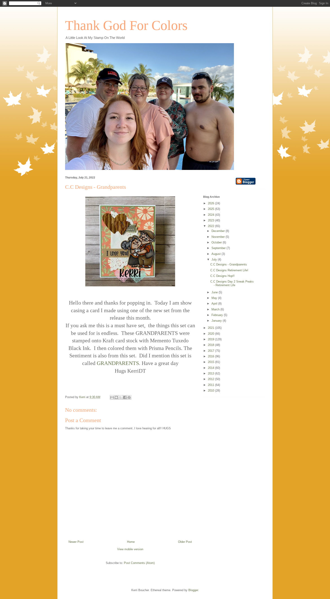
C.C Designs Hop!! (222, 276)
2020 (211, 333)
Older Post (185, 541)
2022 (211, 226)
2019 (211, 339)
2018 (211, 345)
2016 (211, 356)
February (217, 315)
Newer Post (76, 541)
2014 (211, 368)
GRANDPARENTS (118, 363)
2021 (211, 328)
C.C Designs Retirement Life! (229, 270)
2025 (211, 209)
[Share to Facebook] (125, 397)
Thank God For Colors (126, 25)
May (214, 298)
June (215, 292)
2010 (211, 390)
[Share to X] (120, 397)
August (216, 254)
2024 (211, 214)
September (219, 248)
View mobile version (130, 549)
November (218, 236)
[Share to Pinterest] (129, 397)
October (217, 242)
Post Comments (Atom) (139, 563)
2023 (211, 220)
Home (131, 541)
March (215, 309)
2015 (211, 362)
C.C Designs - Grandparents (228, 264)
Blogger (193, 590)
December (218, 231)
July (214, 259)
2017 (211, 350)
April (214, 303)
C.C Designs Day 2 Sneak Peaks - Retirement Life (232, 283)
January (217, 320)
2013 (211, 373)
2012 (211, 379)
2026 (211, 203)
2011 (211, 385)
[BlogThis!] (116, 397)
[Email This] (112, 397)
